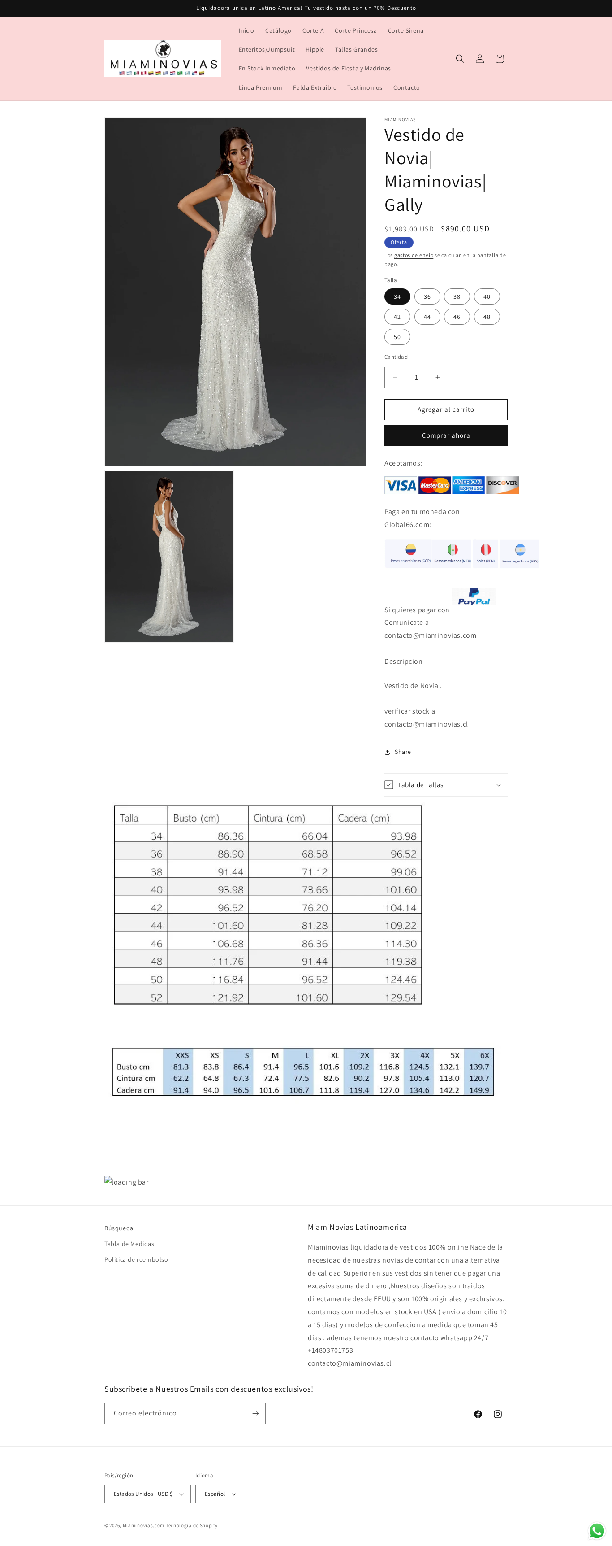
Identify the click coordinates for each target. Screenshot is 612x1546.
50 (397, 337)
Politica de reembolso (136, 1259)
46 (457, 317)
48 (487, 317)
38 (457, 296)
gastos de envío (414, 255)
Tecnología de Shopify (192, 1525)
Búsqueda (119, 1228)
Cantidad (396, 357)
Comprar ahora (446, 435)
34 (397, 296)
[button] (460, 59)
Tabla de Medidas (129, 1244)
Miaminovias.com (144, 1525)
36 (427, 296)
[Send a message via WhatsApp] (597, 1531)
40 (487, 296)
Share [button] (403, 752)
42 (397, 317)
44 (427, 317)
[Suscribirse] (255, 1413)
